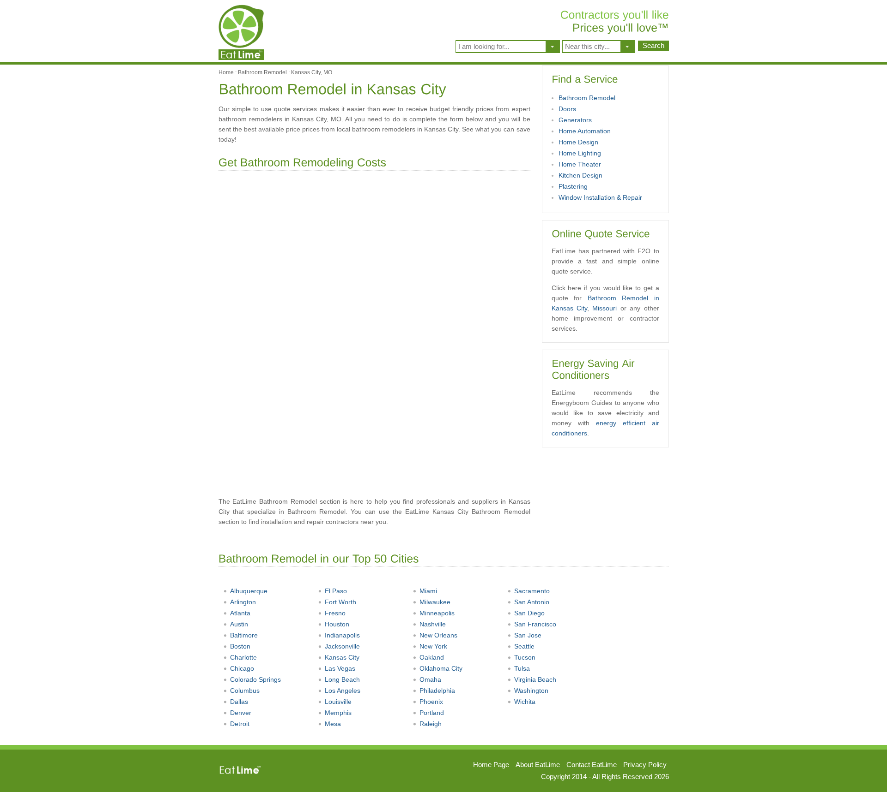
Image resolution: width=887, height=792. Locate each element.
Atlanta (240, 613)
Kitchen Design (580, 175)
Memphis (338, 712)
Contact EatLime (591, 764)
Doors (567, 109)
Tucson (524, 657)
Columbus (245, 690)
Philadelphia (437, 690)
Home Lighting (580, 153)
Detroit (239, 723)
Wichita (524, 701)
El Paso (336, 591)
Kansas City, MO (311, 72)
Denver (240, 712)
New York (433, 646)
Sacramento (532, 591)
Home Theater (580, 164)
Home (226, 72)
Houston (337, 624)
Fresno (335, 613)
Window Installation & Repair (600, 197)
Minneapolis (437, 613)
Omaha (430, 679)
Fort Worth (340, 602)
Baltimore (244, 635)
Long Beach (342, 679)
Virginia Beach (535, 679)
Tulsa (522, 668)
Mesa (333, 723)
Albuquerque (248, 591)
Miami (428, 591)
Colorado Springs (255, 679)
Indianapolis (342, 635)
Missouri (604, 308)
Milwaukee (434, 602)
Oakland (431, 657)
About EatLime (538, 764)
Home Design (578, 142)
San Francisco (535, 624)
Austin (239, 624)
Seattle (524, 646)
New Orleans (438, 635)
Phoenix (431, 701)
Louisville (338, 701)
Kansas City (342, 657)
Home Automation (585, 131)
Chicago (242, 668)
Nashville (432, 624)
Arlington (243, 602)
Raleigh (430, 723)
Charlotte (243, 657)
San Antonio (531, 602)
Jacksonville (342, 646)
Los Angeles (342, 690)
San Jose (527, 635)
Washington (531, 690)
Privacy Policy (645, 764)
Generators (575, 120)
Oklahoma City (440, 668)
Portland (431, 712)
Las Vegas (340, 668)
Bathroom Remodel (262, 72)
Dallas (239, 701)
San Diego (529, 613)
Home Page (491, 764)
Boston (240, 646)
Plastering (573, 186)
